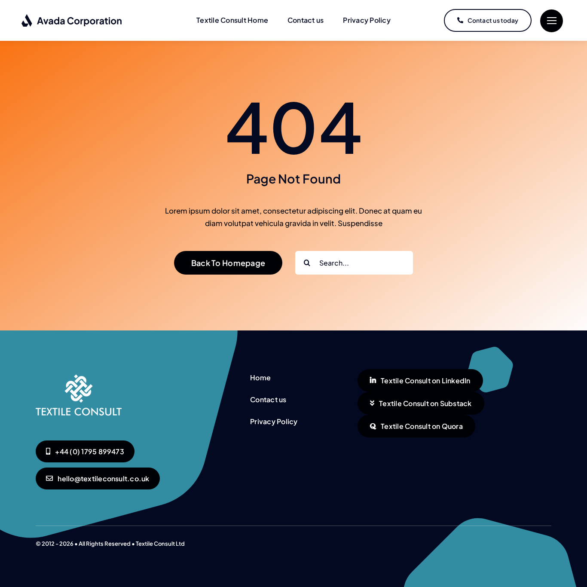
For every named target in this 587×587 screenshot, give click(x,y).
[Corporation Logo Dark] (71, 17)
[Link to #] (551, 20)
